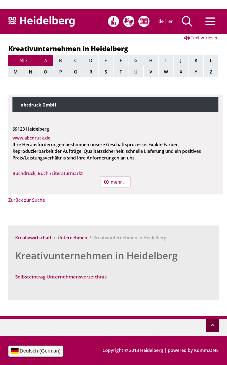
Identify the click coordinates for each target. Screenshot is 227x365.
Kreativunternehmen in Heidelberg (96, 255)
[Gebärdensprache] (128, 21)
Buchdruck (23, 173)
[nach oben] (212, 325)
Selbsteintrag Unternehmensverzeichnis (61, 276)
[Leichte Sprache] (143, 21)
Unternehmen (72, 238)
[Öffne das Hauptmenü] (210, 21)
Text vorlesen (204, 38)
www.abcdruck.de (31, 138)
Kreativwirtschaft (33, 238)
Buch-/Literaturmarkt (60, 173)
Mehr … (119, 182)
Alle (23, 60)
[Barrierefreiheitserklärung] (113, 21)
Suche (189, 21)
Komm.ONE (206, 350)
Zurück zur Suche (26, 200)
